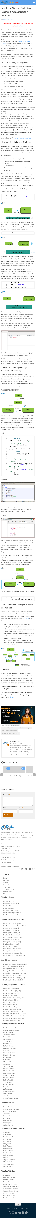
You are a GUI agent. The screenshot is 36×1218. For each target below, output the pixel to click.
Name (5, 808)
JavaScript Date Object (16, 776)
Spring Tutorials (7, 1144)
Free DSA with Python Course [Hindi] (14, 1014)
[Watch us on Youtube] (30, 869)
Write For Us (7, 887)
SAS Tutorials (7, 1062)
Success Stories (7, 885)
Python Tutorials (8, 1032)
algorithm (26, 618)
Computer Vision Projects (10, 1116)
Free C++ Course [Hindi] (10, 1000)
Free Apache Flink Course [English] (13, 971)
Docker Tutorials (8, 1182)
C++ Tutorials (7, 1135)
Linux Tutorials (7, 1175)
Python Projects (7, 1107)
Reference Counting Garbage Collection (10, 733)
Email (21, 808)
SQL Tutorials (7, 1050)
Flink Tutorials (7, 1087)
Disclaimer (6, 894)
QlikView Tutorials (8, 1071)
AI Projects (6, 1114)
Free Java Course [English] (11, 993)
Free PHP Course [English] (11, 1007)
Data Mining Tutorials (9, 1048)
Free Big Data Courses (10, 906)
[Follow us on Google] (26, 1212)
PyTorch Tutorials (8, 1046)
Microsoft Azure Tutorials (10, 1098)
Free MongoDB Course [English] (13, 980)
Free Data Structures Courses (11, 910)
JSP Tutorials (7, 1141)
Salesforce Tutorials (8, 1180)
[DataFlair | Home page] (14, 2)
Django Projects (8, 1120)
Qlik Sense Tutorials (9, 1073)
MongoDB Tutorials (9, 1055)
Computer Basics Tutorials (11, 1191)
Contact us (6, 882)
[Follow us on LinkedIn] (22, 869)
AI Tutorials (6, 1064)
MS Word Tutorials (8, 1193)
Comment (6, 795)
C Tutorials (6, 1132)
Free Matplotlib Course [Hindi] (12, 933)
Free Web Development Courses (12, 913)
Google (12, 697)
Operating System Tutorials (11, 1186)
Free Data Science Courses (11, 903)
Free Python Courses (9, 901)
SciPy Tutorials (7, 1041)
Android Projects (8, 1125)
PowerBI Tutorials (8, 1069)
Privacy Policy (7, 892)
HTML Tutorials (8, 1150)
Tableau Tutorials (8, 1066)
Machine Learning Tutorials (11, 1030)
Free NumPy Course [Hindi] (11, 935)
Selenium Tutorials (8, 1164)
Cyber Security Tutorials (10, 1184)
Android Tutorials (8, 1166)
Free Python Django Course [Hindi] (13, 1018)
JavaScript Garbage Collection (8, 728)
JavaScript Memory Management (24, 728)
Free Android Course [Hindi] (11, 1020)
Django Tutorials (8, 1148)
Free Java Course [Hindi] (10, 995)
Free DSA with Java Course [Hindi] (13, 1016)
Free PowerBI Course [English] (12, 953)
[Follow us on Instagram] (19, 869)
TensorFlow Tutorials (9, 1035)
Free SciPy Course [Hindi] (11, 939)
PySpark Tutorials (8, 1084)
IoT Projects (6, 1118)
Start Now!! (20, 26)
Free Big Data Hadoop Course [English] (15, 964)
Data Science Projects (9, 1111)
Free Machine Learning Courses (12, 915)
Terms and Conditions (9, 889)
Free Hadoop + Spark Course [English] (14, 973)
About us (6, 880)
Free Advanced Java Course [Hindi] (13, 998)
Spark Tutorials (7, 1082)
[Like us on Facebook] (33, 869)
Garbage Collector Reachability (12, 725)
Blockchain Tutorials (9, 1177)
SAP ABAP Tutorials (9, 1162)
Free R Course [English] (10, 946)
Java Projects (7, 1123)
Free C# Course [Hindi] (10, 1004)
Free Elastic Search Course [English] (14, 955)
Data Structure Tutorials (10, 1137)
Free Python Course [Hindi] (11, 928)
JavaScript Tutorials (9, 1153)
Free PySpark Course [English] (12, 975)
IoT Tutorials (7, 1057)
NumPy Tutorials (8, 1039)
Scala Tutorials (7, 1146)
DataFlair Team (8, 19)
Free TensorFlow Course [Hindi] (12, 937)
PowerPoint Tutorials (9, 1195)
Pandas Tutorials (8, 1037)
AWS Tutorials (7, 1096)
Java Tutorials (7, 1139)
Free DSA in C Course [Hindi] (12, 1009)
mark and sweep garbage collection (9, 730)
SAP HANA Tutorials (9, 1075)
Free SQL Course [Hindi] (10, 951)
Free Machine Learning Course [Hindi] (14, 926)
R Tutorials (6, 1059)
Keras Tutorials (7, 1044)
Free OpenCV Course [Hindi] (12, 942)
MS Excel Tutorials (8, 1198)
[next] (34, 774)
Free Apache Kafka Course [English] (14, 969)
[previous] (1, 774)
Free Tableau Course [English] (12, 948)
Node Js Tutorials (8, 1155)
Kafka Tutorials (7, 1089)
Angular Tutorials (8, 1157)
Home (5, 878)
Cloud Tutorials (7, 1094)
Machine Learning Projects (11, 1109)
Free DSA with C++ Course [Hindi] (13, 1011)
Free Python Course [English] (12, 923)
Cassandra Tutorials (9, 1053)
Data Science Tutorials (9, 1028)
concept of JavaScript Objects (22, 138)
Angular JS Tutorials (9, 1160)
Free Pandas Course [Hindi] (11, 930)
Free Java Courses (8, 908)
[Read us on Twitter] (26, 869)
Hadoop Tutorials (8, 1080)
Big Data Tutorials (8, 1078)
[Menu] (33, 2)
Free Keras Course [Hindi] (11, 944)
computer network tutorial (10, 1189)
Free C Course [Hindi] (9, 1002)
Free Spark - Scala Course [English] (13, 966)
